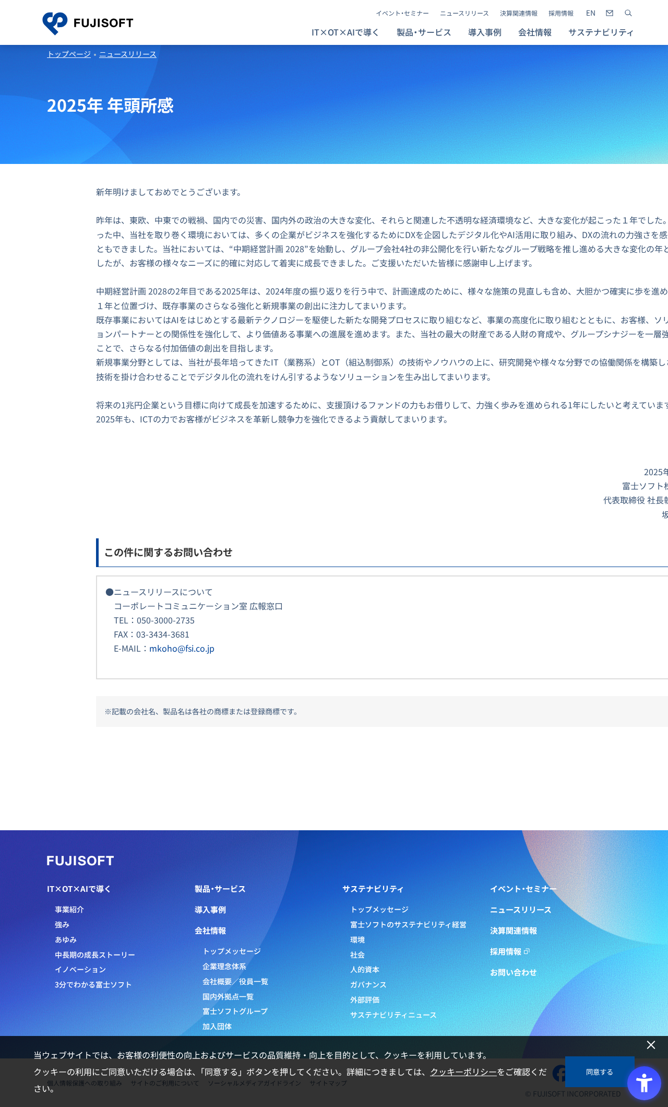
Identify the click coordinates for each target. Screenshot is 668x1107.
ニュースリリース (464, 13)
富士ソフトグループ (235, 1011)
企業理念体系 (224, 966)
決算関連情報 (519, 13)
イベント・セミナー (402, 13)
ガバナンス (368, 984)
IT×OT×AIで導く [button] (346, 32)
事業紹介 (69, 909)
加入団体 (217, 1026)
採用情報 (561, 13)
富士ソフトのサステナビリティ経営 (408, 924)
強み (62, 924)
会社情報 (210, 930)
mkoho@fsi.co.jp (181, 648)
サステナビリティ (373, 888)
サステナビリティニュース (393, 1014)
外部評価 (364, 999)
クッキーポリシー (463, 1071)
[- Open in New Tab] (590, 13)
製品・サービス (220, 888)
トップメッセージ (231, 951)
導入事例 (485, 32)
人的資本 (364, 969)
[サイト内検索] (628, 13)
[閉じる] (651, 1045)
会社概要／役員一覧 (235, 981)
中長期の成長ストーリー (95, 954)
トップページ (69, 54)
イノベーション (80, 969)
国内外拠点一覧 (228, 996)
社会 (357, 954)
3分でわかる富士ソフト (93, 984)
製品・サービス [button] (424, 32)
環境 (357, 939)
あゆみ (66, 939)
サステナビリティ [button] (601, 32)
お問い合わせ (513, 972)
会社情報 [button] (535, 32)
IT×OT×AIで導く (79, 888)
